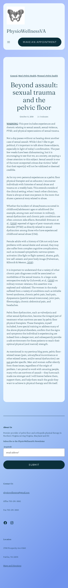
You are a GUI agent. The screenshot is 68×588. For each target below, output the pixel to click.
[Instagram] (12, 523)
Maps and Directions (12, 565)
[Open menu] (9, 42)
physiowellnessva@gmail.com (16, 492)
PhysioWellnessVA (26, 31)
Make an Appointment (39, 42)
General (13, 75)
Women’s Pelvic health (47, 75)
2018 (13, 223)
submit (34, 464)
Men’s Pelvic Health (27, 75)
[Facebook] (5, 523)
